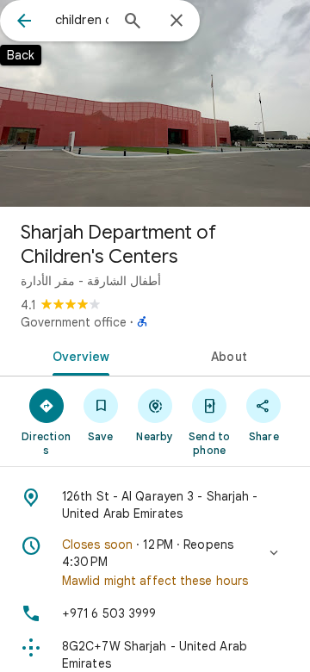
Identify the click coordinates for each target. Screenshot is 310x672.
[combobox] (81, 19)
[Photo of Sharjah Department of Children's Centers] (155, 103)
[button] (155, 562)
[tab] (77, 355)
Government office (74, 322)
